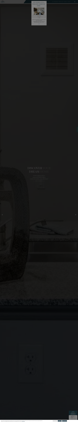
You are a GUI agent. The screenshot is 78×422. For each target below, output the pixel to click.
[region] (39, 421)
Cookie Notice (23, 421)
